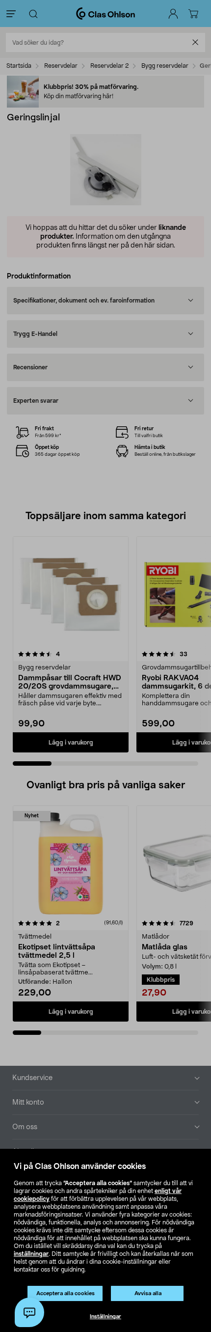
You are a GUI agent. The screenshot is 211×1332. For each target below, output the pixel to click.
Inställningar (105, 1316)
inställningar (31, 1254)
